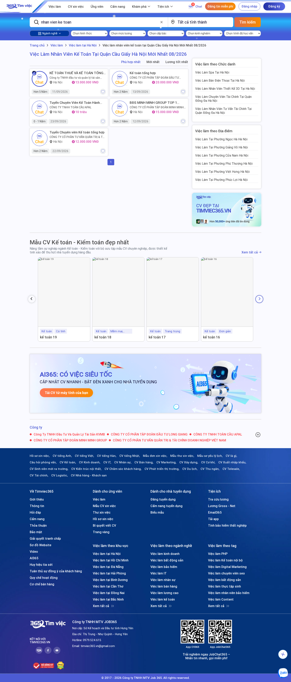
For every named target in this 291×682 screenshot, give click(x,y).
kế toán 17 (157, 337)
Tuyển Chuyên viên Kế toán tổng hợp (77, 132)
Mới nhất (153, 62)
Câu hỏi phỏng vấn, (43, 462)
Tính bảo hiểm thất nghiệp (227, 525)
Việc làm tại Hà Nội (107, 553)
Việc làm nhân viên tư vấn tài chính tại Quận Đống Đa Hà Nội (223, 111)
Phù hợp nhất (131, 62)
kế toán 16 (211, 337)
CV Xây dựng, (188, 462)
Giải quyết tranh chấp (45, 538)
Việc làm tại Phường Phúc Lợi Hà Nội (221, 180)
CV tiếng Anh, (62, 456)
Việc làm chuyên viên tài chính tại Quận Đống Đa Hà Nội (223, 99)
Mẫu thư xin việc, (182, 456)
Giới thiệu (37, 499)
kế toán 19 (48, 337)
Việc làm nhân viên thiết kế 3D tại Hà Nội (225, 89)
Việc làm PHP (217, 553)
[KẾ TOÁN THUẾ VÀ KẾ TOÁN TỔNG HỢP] (40, 79)
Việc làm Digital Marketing (227, 567)
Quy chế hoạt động (44, 577)
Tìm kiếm (247, 22)
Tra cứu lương (218, 499)
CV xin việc (76, 7)
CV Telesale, (231, 469)
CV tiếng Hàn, (106, 456)
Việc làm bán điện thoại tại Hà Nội (220, 80)
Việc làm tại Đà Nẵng (108, 567)
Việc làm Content (221, 599)
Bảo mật (36, 532)
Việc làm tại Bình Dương (110, 580)
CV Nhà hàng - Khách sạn (89, 475)
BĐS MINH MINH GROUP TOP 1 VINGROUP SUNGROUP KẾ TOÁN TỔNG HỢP (155, 103)
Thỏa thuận (38, 525)
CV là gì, (231, 456)
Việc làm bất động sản (166, 560)
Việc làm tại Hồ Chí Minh (110, 560)
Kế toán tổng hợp (143, 73)
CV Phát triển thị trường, (162, 469)
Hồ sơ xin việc (103, 519)
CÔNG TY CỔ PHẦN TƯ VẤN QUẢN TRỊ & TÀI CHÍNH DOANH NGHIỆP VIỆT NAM (77, 137)
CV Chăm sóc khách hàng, (123, 469)
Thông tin (37, 506)
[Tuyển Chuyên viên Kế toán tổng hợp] (40, 138)
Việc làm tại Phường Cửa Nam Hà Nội (221, 155)
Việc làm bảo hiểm (163, 567)
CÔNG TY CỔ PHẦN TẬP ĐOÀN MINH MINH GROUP (157, 107)
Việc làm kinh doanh (165, 553)
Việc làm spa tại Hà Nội (212, 72)
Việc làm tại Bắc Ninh (108, 599)
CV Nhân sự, (122, 462)
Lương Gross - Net (221, 506)
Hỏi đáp (35, 512)
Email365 (215, 512)
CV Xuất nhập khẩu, (232, 462)
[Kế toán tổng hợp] (120, 79)
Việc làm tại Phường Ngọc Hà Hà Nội (221, 139)
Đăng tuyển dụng (163, 499)
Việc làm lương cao (164, 593)
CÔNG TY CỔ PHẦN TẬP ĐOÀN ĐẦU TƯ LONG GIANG (154, 77)
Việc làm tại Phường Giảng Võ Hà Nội (221, 147)
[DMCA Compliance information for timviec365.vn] (60, 666)
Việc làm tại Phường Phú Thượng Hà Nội (224, 163)
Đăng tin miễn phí (220, 6)
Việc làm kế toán (162, 599)
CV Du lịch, (190, 469)
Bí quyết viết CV (104, 525)
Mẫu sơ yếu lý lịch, (210, 456)
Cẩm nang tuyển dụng (166, 506)
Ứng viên (97, 7)
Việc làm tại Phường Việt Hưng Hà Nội (222, 172)
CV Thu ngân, (210, 469)
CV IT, (107, 462)
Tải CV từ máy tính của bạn (66, 393)
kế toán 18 (102, 337)
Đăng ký (274, 6)
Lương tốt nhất (176, 62)
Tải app (213, 519)
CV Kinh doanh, (89, 462)
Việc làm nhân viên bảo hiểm (228, 593)
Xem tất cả (250, 252)
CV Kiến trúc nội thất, (86, 469)
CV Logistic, (59, 475)
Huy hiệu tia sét (41, 564)
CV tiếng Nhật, (129, 456)
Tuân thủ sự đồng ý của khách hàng (56, 571)
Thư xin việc (101, 512)
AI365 (34, 558)
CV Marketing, (166, 462)
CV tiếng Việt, (84, 456)
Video (34, 551)
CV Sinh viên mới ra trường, (49, 469)
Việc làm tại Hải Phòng (109, 573)
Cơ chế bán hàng (42, 584)
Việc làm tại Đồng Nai (109, 593)
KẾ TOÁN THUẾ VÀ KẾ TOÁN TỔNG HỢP (76, 73)
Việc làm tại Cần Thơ (108, 586)
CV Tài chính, (39, 475)
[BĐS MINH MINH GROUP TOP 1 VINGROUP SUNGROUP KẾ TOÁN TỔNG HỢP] (120, 108)
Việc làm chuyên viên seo (226, 573)
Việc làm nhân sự (162, 580)
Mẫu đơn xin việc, (155, 456)
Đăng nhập (249, 6)
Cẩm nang (117, 7)
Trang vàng (101, 532)
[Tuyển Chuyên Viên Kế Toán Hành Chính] (40, 108)
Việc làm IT (158, 573)
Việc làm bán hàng (163, 586)
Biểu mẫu (157, 512)
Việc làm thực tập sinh (224, 586)
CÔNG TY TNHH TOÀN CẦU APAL (70, 107)
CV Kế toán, (68, 462)
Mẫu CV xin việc (104, 506)
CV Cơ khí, (208, 462)
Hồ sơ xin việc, (40, 456)
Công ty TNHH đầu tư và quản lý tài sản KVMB (74, 77)
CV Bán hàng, (143, 462)
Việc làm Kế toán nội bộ (225, 560)
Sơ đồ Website (40, 545)
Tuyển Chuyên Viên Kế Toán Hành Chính (74, 103)
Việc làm (54, 7)
